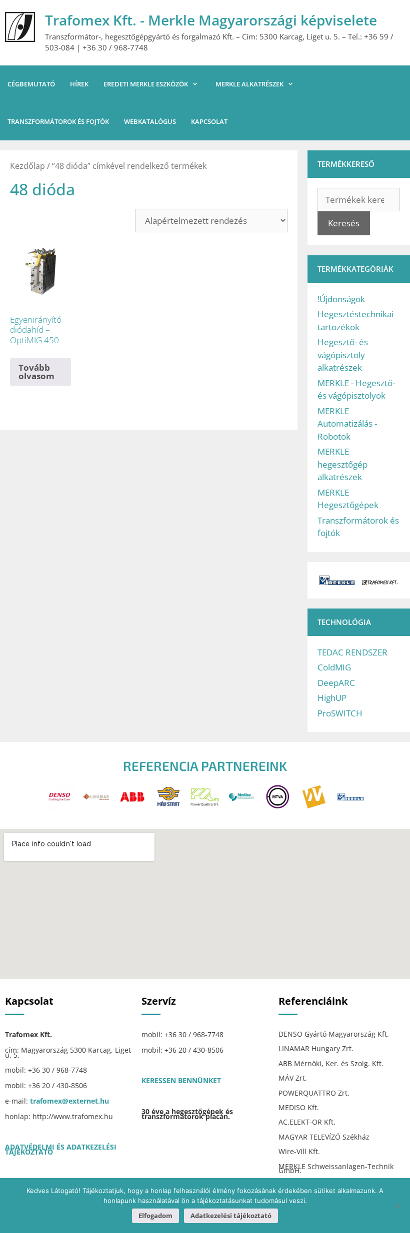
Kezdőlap (27, 165)
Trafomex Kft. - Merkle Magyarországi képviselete (211, 19)
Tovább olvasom (36, 372)
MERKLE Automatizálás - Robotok (347, 423)
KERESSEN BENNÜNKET (181, 1080)
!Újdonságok (341, 299)
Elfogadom (155, 1215)
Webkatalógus (150, 121)
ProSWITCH (340, 713)
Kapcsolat (209, 121)
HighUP (332, 697)
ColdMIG (334, 667)
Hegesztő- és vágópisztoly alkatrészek (343, 354)
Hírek (79, 83)
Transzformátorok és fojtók (58, 121)
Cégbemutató (31, 83)
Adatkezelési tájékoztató (231, 1215)
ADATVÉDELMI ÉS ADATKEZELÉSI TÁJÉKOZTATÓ (60, 1149)
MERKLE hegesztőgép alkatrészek (343, 464)
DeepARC (336, 682)
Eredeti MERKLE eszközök (146, 83)
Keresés (344, 223)
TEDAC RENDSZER (353, 652)
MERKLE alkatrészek (250, 83)
